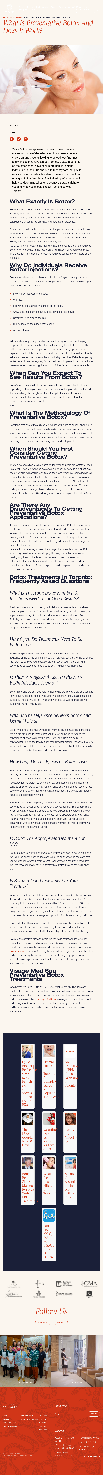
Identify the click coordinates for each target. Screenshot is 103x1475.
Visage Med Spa (47, 999)
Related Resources (29, 1419)
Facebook (43, 1416)
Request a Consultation (82, 9)
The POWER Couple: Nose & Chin (27, 1137)
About (45, 8)
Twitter (42, 1419)
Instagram (43, 1322)
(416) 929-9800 (92, 1438)
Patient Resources (11, 1426)
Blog (53, 8)
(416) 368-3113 (89, 1442)
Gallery (62, 8)
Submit (94, 1414)
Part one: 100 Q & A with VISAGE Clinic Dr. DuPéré (48, 1242)
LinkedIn (42, 1426)
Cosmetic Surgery (24, 9)
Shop (71, 8)
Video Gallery (9, 1423)
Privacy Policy (28, 1416)
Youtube (61, 1322)
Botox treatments (19, 951)
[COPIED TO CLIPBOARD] (26, 139)
